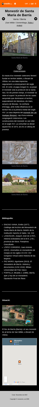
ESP (32, 4)
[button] (35, 3)
